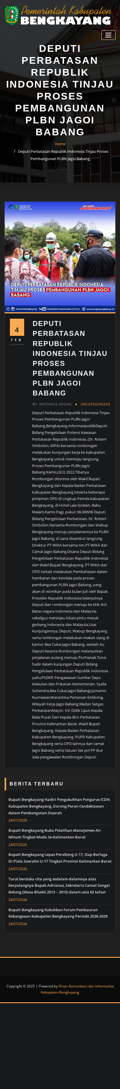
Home (60, 143)
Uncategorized (95, 404)
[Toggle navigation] (108, 35)
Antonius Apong (52, 404)
